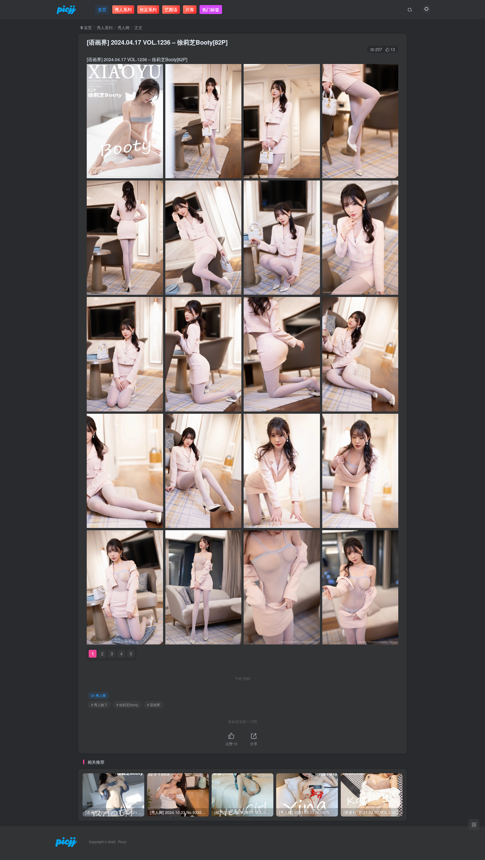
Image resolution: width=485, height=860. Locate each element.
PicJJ (122, 842)
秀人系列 (105, 27)
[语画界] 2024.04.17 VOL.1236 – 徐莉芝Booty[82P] (157, 42)
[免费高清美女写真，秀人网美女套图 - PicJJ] (66, 841)
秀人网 (123, 27)
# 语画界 (153, 704)
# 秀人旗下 (99, 704)
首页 (87, 27)
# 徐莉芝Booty (127, 704)
